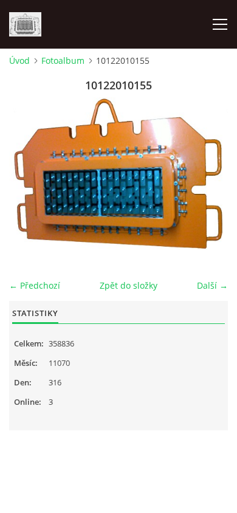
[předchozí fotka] (29, 179)
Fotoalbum (62, 60)
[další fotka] (208, 179)
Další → (212, 285)
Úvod (19, 60)
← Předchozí (34, 285)
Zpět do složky (128, 285)
